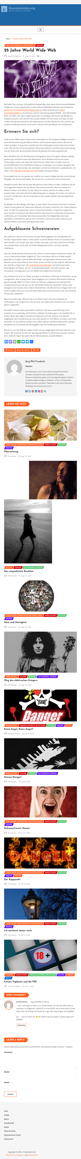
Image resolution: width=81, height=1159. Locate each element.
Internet (10, 350)
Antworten (22, 1025)
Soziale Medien (24, 350)
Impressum (8, 1139)
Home (8, 39)
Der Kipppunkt (12, 879)
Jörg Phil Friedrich (14, 56)
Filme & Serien (10, 1131)
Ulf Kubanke (12, 576)
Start (6, 1111)
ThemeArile (33, 1155)
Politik (6, 1115)
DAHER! (19, 1019)
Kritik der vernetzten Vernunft (26, 171)
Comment (8, 1052)
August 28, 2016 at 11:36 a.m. (40, 1002)
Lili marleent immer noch (18, 930)
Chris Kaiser (12, 456)
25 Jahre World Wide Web (22, 39)
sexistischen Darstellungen (40, 265)
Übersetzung (11, 451)
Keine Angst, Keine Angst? (18, 729)
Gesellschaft (9, 1123)
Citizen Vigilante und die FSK (20, 982)
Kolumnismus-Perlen (12, 1135)
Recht (6, 1119)
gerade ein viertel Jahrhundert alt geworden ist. (23, 110)
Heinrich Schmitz (14, 734)
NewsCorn (20, 1155)
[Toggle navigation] (40, 30)
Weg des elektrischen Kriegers (20, 680)
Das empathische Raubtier (19, 571)
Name (7, 1072)
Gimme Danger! (12, 777)
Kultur (6, 1127)
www (37, 350)
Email (7, 1082)
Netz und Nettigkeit (15, 622)
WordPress (10, 1155)
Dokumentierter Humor (17, 828)
